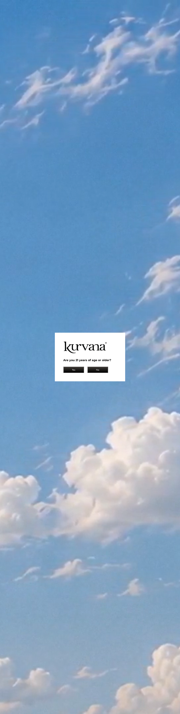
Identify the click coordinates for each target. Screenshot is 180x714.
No (97, 369)
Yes (73, 369)
